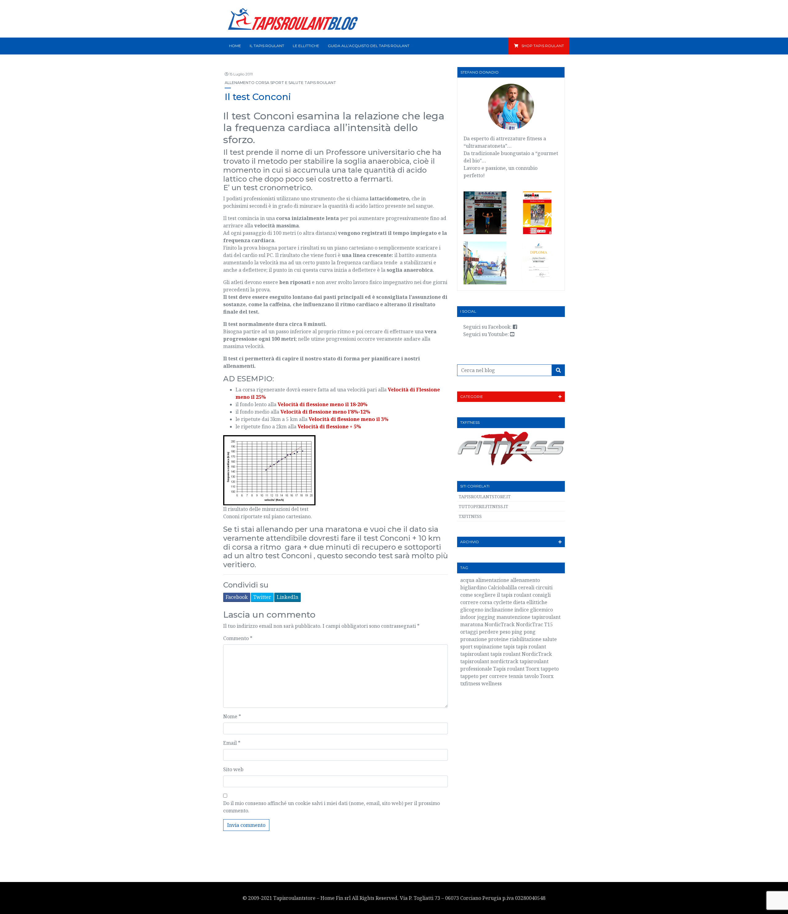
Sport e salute (287, 82)
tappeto (550, 668)
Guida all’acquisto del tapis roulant (368, 45)
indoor (468, 617)
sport (466, 646)
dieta (519, 602)
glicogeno (471, 609)
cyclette (502, 602)
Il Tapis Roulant (267, 45)
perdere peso (494, 631)
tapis (509, 646)
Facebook (237, 597)
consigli (542, 594)
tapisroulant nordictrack (489, 661)
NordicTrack (499, 624)
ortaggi (469, 631)
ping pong (524, 631)
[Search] (558, 370)
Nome (232, 716)
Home (235, 45)
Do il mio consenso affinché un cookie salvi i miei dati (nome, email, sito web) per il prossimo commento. (331, 807)
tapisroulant (474, 654)
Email (231, 743)
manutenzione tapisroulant (529, 617)
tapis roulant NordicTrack (521, 654)
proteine (498, 639)
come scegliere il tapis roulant (495, 594)
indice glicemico (533, 609)
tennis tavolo (524, 676)
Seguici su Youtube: (486, 334)
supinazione (488, 646)
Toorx (546, 676)
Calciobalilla (502, 587)
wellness (491, 683)
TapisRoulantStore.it (485, 496)
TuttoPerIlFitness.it (483, 506)
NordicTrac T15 (534, 624)
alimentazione (492, 580)
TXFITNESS (470, 516)
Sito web (233, 769)
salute (550, 639)
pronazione (473, 639)
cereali (526, 587)
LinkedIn (287, 597)
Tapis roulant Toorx (516, 668)
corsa (486, 602)
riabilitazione (525, 639)
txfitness (470, 683)
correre (469, 602)
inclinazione (498, 609)
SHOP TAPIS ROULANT (542, 45)
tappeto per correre (483, 676)
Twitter (262, 597)
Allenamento (240, 82)
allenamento (525, 580)
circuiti (544, 587)
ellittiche (536, 602)
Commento (237, 638)
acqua (467, 580)
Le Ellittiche (306, 45)
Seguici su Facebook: (488, 326)
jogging (486, 617)
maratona (471, 624)
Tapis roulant (320, 82)
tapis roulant (531, 646)
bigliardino (473, 587)
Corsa (262, 82)
